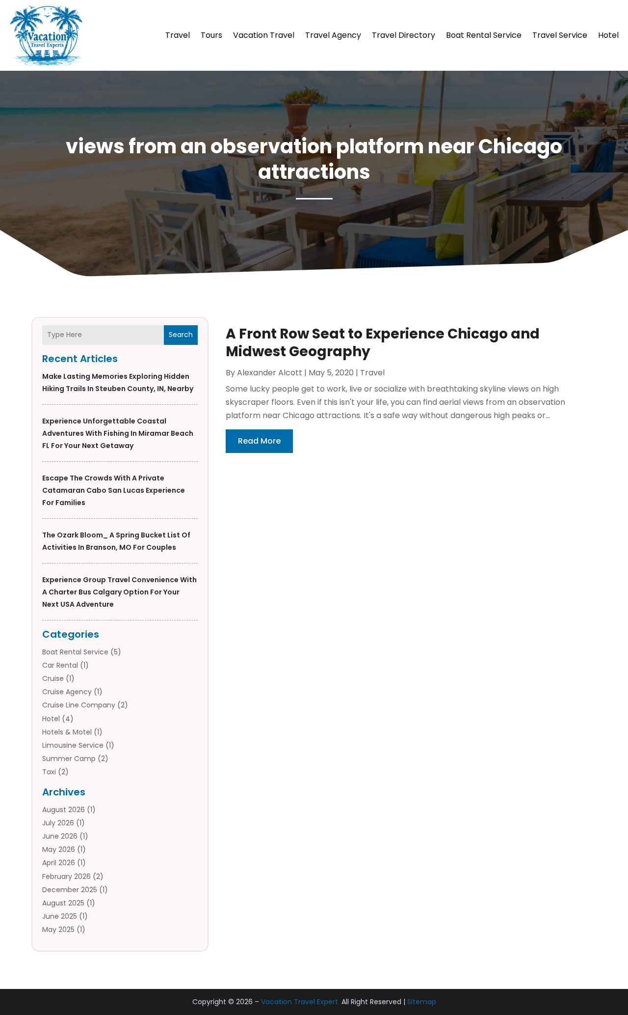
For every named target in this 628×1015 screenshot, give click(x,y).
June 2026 (60, 836)
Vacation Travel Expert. (300, 1002)
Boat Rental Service (484, 35)
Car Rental (60, 665)
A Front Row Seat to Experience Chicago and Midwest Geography (383, 342)
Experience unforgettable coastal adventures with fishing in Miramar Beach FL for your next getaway (117, 433)
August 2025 (63, 903)
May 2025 (58, 929)
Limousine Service (73, 745)
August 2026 (63, 810)
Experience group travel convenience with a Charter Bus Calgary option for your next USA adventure (119, 592)
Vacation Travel (263, 35)
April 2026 (58, 863)
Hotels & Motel (67, 732)
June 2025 (59, 916)
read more (259, 441)
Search (181, 334)
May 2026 (58, 849)
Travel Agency (333, 35)
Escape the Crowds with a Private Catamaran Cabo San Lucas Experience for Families (113, 490)
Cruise (53, 678)
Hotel (608, 35)
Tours (211, 35)
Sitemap (421, 1002)
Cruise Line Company (78, 705)
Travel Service (559, 35)
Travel (177, 35)
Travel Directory (403, 35)
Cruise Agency (67, 692)
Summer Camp (69, 758)
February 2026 (66, 876)
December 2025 (69, 890)
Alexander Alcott (269, 372)
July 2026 (58, 823)
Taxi (49, 772)
